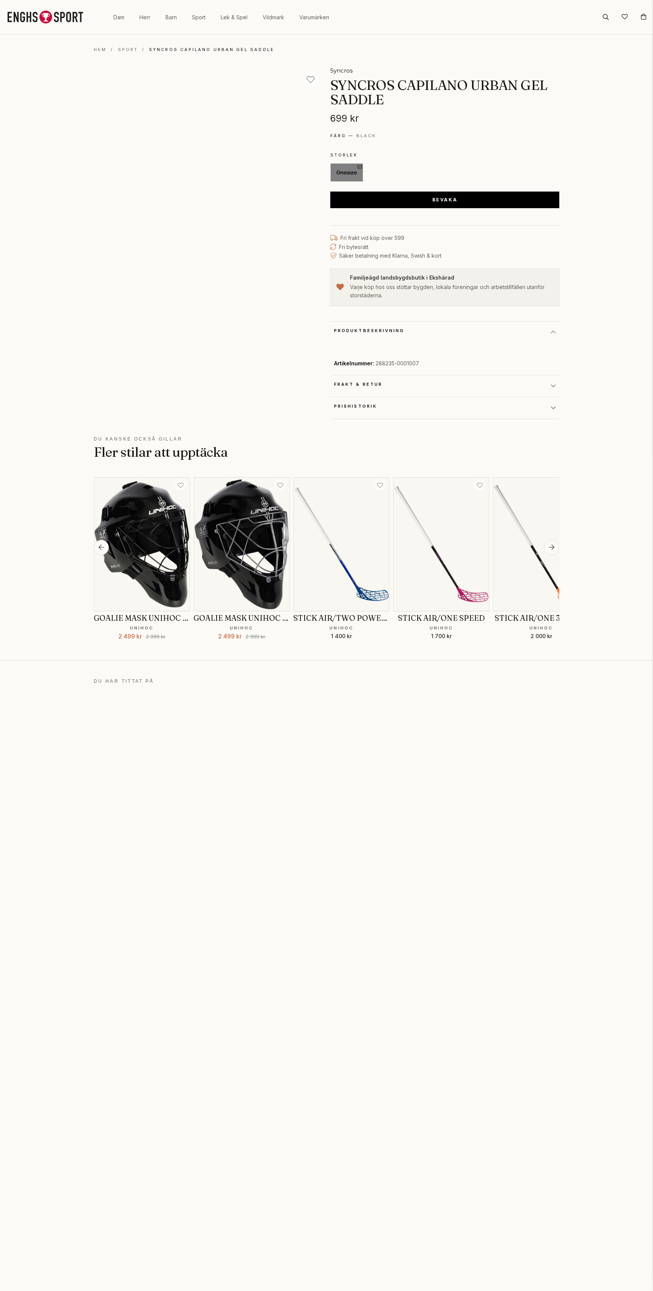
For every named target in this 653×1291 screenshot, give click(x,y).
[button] (101, 547)
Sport (199, 17)
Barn (171, 17)
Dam (118, 17)
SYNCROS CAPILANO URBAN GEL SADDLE (211, 49)
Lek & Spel (234, 17)
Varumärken (314, 17)
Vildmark (273, 17)
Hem (100, 49)
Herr (144, 17)
